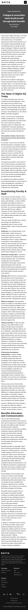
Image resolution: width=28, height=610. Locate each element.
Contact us (4, 586)
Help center (17, 572)
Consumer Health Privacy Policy (14, 602)
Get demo (3, 572)
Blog (15, 570)
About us (3, 580)
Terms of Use (14, 600)
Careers (3, 584)
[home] (5, 2)
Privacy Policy (14, 598)
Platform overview (5, 570)
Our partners (4, 582)
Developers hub (18, 574)
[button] (25, 2)
